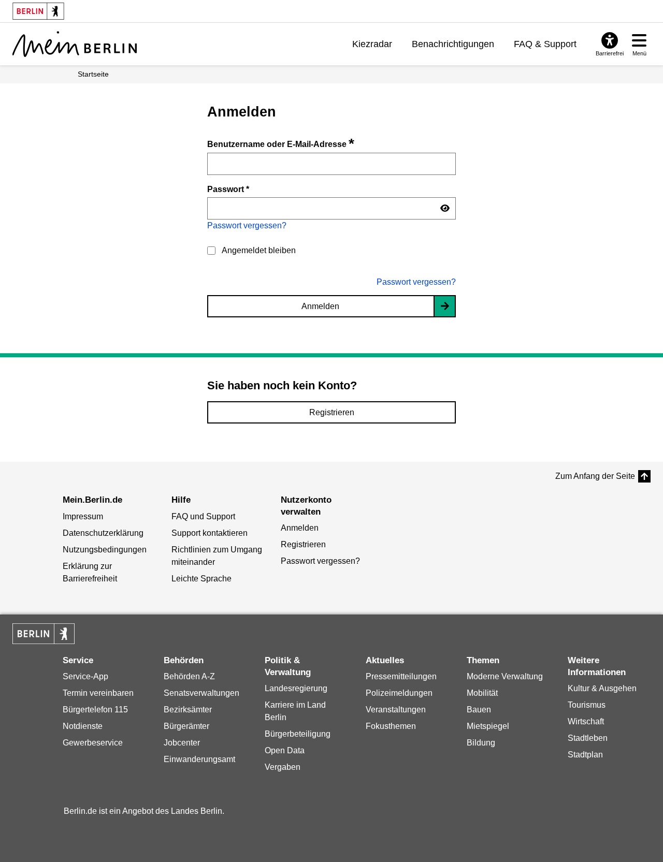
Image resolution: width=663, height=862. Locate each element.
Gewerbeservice (93, 742)
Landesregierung (296, 688)
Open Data (285, 750)
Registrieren (331, 412)
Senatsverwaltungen (201, 693)
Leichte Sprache (201, 578)
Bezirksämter (188, 709)
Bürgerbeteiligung (297, 733)
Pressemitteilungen (401, 676)
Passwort (228, 189)
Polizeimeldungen (399, 693)
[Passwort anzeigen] (445, 208)
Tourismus (587, 704)
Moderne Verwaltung (505, 676)
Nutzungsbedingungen (105, 549)
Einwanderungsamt (199, 759)
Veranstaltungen (396, 709)
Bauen (479, 709)
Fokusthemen (391, 726)
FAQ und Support (203, 516)
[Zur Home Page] (74, 44)
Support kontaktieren (209, 533)
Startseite (93, 74)
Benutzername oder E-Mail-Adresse (280, 144)
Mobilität (482, 693)
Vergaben (282, 767)
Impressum (83, 516)
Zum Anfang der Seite (595, 476)
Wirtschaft (586, 721)
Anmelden (320, 306)
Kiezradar (372, 44)
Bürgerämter (186, 726)
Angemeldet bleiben (259, 250)
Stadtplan (585, 754)
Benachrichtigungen (453, 44)
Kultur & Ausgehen (602, 688)
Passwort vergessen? (246, 225)
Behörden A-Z (189, 676)
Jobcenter (182, 742)
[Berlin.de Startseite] (43, 633)
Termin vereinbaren (98, 693)
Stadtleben (588, 738)
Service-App (85, 676)
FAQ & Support (545, 44)
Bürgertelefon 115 (95, 709)
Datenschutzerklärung (103, 533)
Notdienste (83, 726)
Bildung (481, 742)
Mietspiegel (488, 726)
